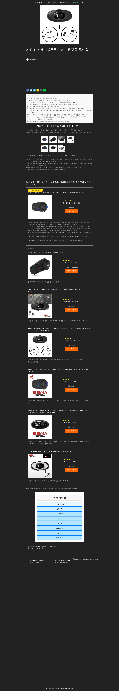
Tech (48, 2)
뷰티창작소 (59, 528)
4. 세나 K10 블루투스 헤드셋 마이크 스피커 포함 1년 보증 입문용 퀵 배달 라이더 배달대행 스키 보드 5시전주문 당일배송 (59, 112)
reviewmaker (33, 59)
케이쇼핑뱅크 (59, 504)
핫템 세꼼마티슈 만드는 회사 (35, 548)
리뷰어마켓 (59, 538)
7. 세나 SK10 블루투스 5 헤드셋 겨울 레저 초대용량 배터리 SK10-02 (49, 121)
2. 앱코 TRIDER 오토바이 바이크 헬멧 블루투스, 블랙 (43, 106)
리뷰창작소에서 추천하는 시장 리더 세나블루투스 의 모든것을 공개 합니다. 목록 (52, 102)
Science (55, 2)
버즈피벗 (59, 523)
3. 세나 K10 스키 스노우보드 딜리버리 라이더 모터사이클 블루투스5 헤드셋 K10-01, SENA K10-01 (58, 108)
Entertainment (64, 2)
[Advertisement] (59, 76)
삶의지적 (59, 509)
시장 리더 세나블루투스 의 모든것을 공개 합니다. (42, 98)
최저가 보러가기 (71, 211)
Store (74, 2)
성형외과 (59, 518)
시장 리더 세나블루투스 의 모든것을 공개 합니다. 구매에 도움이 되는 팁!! (50, 100)
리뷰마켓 (59, 533)
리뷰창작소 (39, 2)
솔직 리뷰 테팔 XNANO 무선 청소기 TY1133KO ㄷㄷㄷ (42, 546)
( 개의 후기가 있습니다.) (71, 203)
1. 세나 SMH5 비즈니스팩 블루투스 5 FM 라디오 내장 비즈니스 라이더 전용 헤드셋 (53, 104)
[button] (82, 2)
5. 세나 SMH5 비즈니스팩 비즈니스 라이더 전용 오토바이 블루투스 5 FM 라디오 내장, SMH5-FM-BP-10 (58, 115)
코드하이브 (59, 514)
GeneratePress (68, 688)
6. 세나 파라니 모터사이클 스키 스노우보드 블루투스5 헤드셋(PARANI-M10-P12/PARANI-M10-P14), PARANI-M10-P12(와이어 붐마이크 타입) (58, 118)
